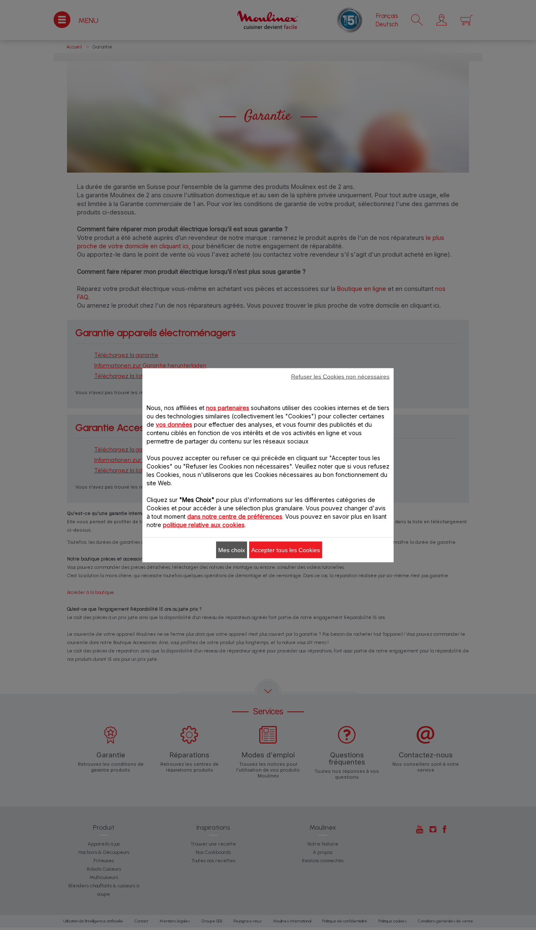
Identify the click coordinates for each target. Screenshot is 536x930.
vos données (174, 424)
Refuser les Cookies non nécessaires (340, 376)
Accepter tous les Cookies (285, 549)
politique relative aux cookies (204, 524)
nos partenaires (227, 407)
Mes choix (231, 549)
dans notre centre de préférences (234, 516)
